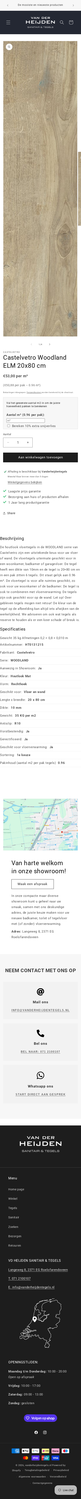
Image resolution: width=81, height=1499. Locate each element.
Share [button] (11, 513)
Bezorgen (15, 1236)
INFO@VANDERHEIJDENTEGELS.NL (40, 1010)
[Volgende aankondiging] (73, 5)
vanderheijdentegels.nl (38, 1465)
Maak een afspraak (33, 884)
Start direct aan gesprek (41, 1094)
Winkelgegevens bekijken (25, 482)
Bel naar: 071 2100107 (40, 1051)
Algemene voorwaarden (32, 1476)
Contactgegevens (43, 1483)
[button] (8, 22)
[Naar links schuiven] (31, 344)
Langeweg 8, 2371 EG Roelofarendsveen (38, 1270)
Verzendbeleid (58, 1476)
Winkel (12, 1198)
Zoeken (13, 1227)
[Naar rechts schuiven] (49, 344)
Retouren (14, 1245)
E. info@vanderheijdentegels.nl (31, 1287)
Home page (16, 1189)
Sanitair (13, 1217)
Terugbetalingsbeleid (37, 1470)
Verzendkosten (34, 392)
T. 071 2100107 (19, 1278)
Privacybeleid (61, 1470)
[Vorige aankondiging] (7, 5)
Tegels (12, 1208)
